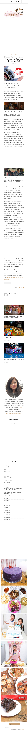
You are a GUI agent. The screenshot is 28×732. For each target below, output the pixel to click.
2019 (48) (7, 512)
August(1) (7, 482)
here (21, 407)
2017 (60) (7, 517)
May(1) (7, 467)
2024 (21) (7, 500)
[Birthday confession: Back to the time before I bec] (14, 654)
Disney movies (7, 283)
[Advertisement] (14, 39)
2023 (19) (7, 503)
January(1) (7, 498)
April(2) (7, 469)
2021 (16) (7, 507)
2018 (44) (7, 514)
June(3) (7, 484)
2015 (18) (7, 522)
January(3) (7, 474)
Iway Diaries (22, 729)
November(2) (8, 480)
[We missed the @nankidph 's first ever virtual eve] (14, 627)
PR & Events (14, 54)
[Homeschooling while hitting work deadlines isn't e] (14, 681)
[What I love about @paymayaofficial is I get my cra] (14, 708)
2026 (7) (7, 465)
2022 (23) (7, 505)
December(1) (8, 477)
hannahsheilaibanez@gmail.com (13, 413)
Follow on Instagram (15, 724)
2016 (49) (7, 519)
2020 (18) (7, 510)
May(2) (6, 487)
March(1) (7, 471)
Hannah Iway (12, 293)
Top (27, 731)
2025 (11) (7, 476)
